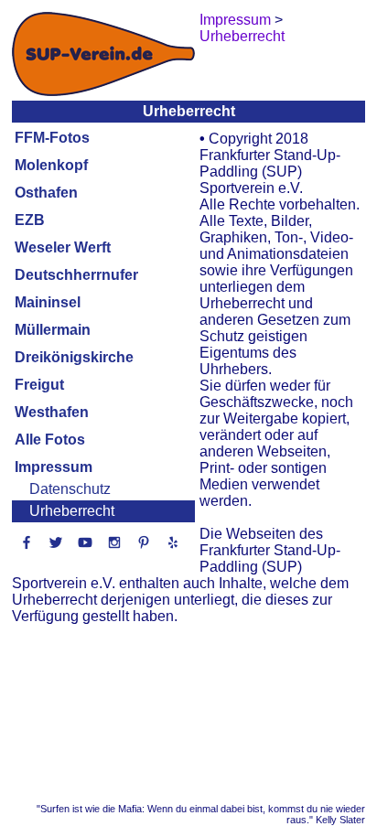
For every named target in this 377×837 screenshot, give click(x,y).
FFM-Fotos (52, 137)
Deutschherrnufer (76, 275)
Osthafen (46, 192)
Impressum (53, 467)
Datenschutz (70, 489)
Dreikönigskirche (74, 357)
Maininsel (48, 302)
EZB (30, 220)
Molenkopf (51, 165)
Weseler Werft (63, 247)
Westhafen (52, 412)
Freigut (39, 384)
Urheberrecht (71, 511)
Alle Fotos (50, 439)
